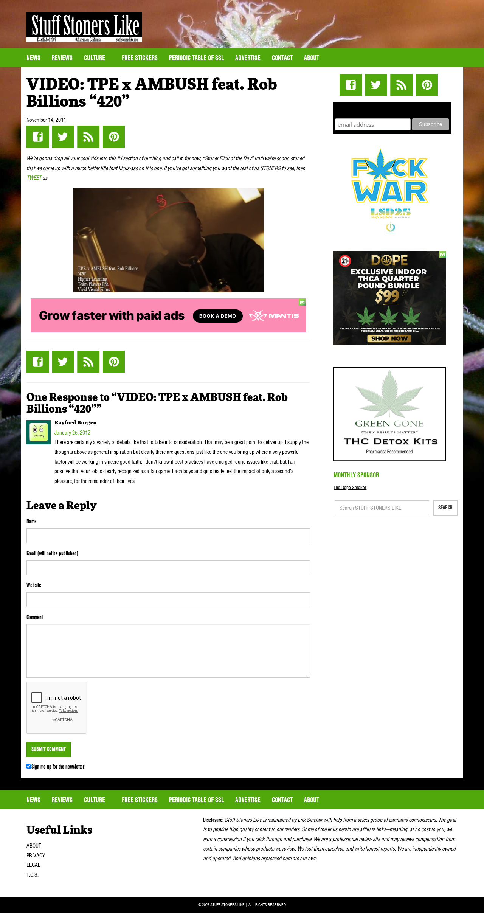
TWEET (33, 178)
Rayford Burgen (75, 422)
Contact (282, 57)
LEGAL (33, 865)
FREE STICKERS (140, 57)
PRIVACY (35, 855)
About (311, 57)
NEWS (33, 57)
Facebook (37, 137)
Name (31, 521)
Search (445, 507)
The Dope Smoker (350, 487)
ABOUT (33, 845)
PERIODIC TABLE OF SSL (196, 57)
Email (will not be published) (52, 553)
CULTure (95, 57)
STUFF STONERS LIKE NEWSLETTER (392, 109)
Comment (34, 617)
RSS (88, 137)
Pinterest (113, 137)
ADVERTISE (248, 57)
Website (33, 585)
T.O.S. (32, 875)
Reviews (62, 57)
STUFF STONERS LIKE (84, 27)
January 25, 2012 (72, 432)
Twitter (63, 137)
